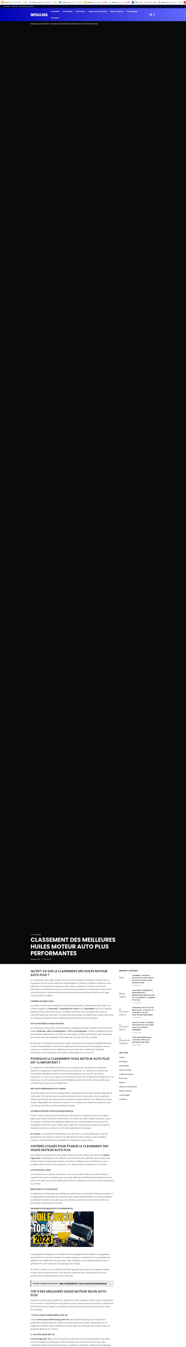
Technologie (124, 1095)
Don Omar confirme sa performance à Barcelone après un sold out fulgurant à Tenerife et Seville (143, 995)
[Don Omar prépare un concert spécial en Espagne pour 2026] (124, 1041)
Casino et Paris (125, 1070)
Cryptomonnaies (126, 1074)
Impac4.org (39, 14)
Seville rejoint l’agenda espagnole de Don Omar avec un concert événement (143, 1026)
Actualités (123, 1061)
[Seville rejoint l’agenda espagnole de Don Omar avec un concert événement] (124, 1027)
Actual (122, 1057)
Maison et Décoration (128, 1087)
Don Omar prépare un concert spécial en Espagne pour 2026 (141, 1039)
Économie (123, 1078)
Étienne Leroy (35, 959)
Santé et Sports (125, 1091)
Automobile (36, 934)
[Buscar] (154, 14)
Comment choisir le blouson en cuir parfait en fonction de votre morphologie (143, 979)
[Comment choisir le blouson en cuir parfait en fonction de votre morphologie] (124, 980)
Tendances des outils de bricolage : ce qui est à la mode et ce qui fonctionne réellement (143, 1011)
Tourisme (123, 1099)
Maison (122, 1082)
